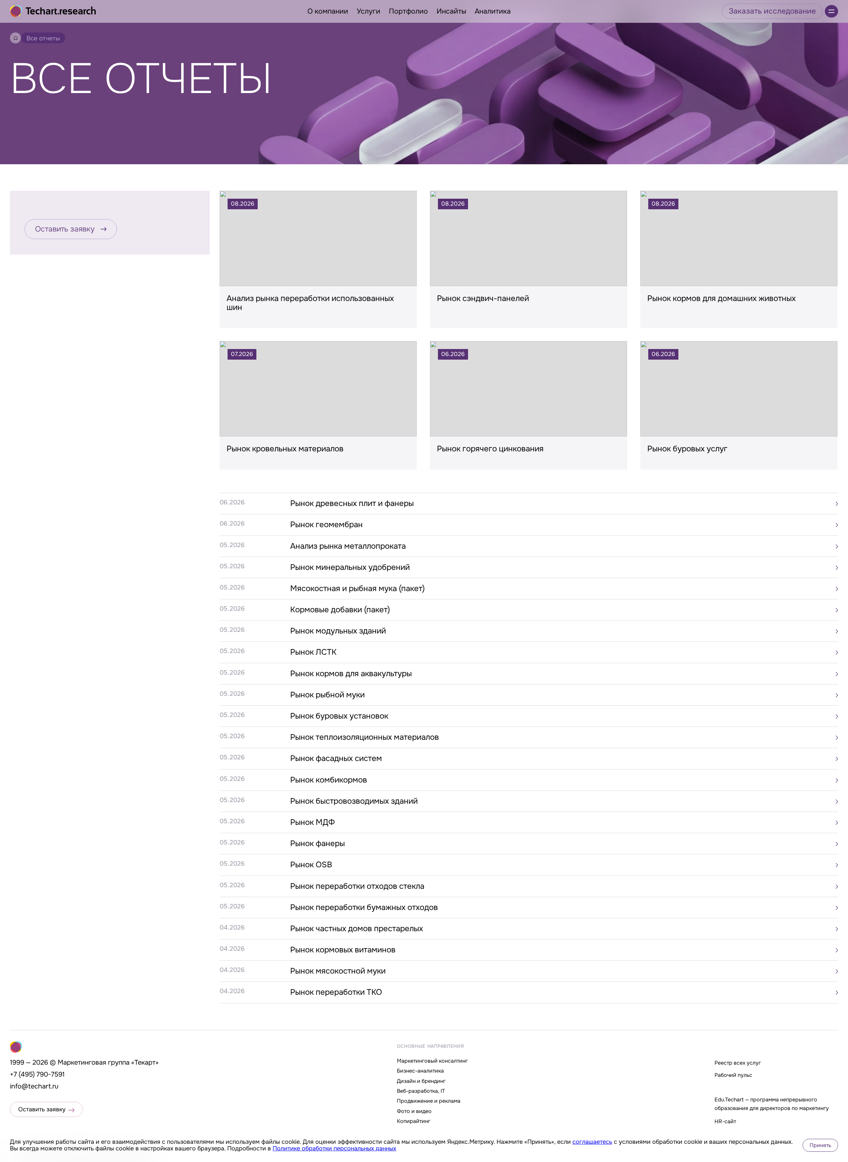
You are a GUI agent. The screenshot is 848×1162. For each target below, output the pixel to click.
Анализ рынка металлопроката (348, 546)
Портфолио (408, 11)
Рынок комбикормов (328, 780)
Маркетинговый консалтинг (432, 1060)
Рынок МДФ (312, 822)
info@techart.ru (34, 1086)
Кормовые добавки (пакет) (340, 610)
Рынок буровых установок (339, 716)
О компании (327, 11)
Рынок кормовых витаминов (343, 950)
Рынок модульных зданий (338, 631)
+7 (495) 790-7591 (37, 1074)
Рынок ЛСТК (313, 652)
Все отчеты (43, 38)
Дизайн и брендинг (421, 1081)
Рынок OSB (311, 865)
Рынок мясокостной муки (338, 971)
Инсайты (451, 11)
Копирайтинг (413, 1121)
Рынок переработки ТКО (336, 992)
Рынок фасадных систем (336, 758)
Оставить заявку (64, 229)
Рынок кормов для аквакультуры (351, 674)
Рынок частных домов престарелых (356, 929)
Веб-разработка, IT (421, 1090)
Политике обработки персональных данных (334, 1148)
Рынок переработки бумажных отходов (364, 907)
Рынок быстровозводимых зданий (354, 801)
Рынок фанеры (317, 843)
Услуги (368, 11)
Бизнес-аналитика (420, 1070)
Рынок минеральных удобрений (350, 567)
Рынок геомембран (326, 525)
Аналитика (493, 11)
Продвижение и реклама (428, 1100)
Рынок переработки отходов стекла (357, 886)
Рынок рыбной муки (327, 695)
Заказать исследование (772, 11)
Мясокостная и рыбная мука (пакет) (357, 588)
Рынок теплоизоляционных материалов (364, 737)
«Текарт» (145, 1062)
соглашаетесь (592, 1141)
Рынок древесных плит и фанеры (352, 503)
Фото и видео (414, 1111)
